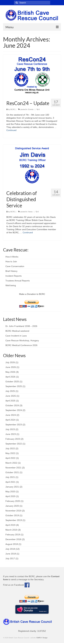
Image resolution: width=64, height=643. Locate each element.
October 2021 (12, 472)
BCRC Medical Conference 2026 (21, 345)
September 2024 (13, 410)
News (30, 212)
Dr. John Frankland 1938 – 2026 (21, 326)
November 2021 (13, 467)
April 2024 (10, 420)
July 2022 (10, 448)
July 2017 (10, 558)
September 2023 (13, 424)
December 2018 (13, 539)
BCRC (12, 109)
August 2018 (11, 544)
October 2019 (12, 515)
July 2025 (10, 391)
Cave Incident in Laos (16, 335)
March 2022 (11, 463)
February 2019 (12, 534)
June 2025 (10, 396)
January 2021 (12, 486)
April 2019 (10, 525)
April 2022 (10, 458)
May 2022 (10, 453)
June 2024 (10, 415)
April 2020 (10, 496)
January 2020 (12, 506)
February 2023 (12, 439)
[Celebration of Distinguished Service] (32, 165)
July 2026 (10, 362)
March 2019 (11, 530)
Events (31, 109)
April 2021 (10, 482)
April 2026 (10, 376)
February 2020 (12, 501)
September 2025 (13, 386)
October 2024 (12, 405)
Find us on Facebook (14, 585)
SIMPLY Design (42, 638)
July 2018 (10, 549)
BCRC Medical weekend (17, 331)
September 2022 (13, 443)
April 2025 (10, 400)
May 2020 (10, 491)
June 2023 (10, 434)
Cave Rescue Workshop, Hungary (22, 340)
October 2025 (12, 381)
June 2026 (10, 367)
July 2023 (10, 429)
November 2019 (13, 510)
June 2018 (10, 553)
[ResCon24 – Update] (32, 75)
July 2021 (10, 477)
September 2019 (13, 520)
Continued (11, 130)
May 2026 (10, 372)
